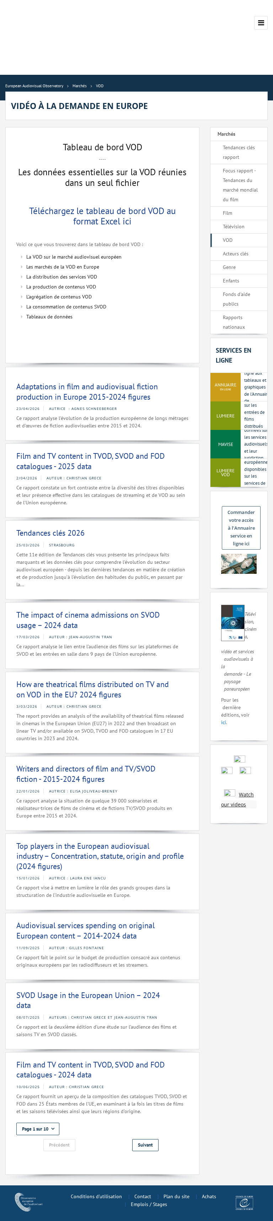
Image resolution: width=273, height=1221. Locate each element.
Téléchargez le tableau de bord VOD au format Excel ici (102, 216)
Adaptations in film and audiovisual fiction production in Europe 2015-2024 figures (87, 391)
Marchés (226, 134)
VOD (227, 240)
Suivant (145, 1145)
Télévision (234, 226)
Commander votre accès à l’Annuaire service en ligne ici (241, 528)
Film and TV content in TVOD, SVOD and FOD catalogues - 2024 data (90, 1070)
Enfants (231, 280)
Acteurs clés (235, 253)
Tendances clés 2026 (50, 533)
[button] (37, 1129)
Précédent (59, 1145)
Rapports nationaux (234, 322)
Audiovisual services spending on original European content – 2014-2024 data (85, 930)
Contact (142, 1196)
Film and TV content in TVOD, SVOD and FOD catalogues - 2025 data (90, 461)
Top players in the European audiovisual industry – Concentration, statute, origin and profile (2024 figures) (100, 856)
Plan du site (176, 1196)
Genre (229, 267)
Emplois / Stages (149, 1204)
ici (223, 722)
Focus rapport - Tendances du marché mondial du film (240, 185)
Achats (209, 1196)
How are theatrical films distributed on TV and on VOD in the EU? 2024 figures (92, 689)
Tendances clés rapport (239, 152)
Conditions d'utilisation (96, 1196)
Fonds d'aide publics (236, 299)
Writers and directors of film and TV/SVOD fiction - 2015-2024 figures (85, 774)
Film (227, 213)
